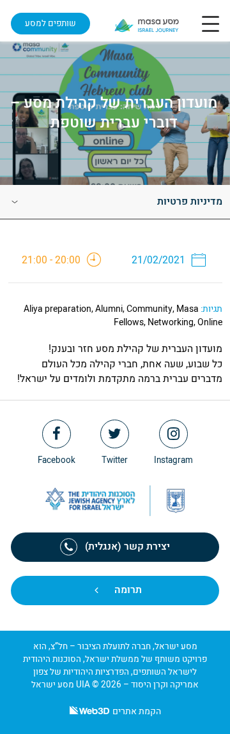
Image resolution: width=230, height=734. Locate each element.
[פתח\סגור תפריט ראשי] (210, 23)
